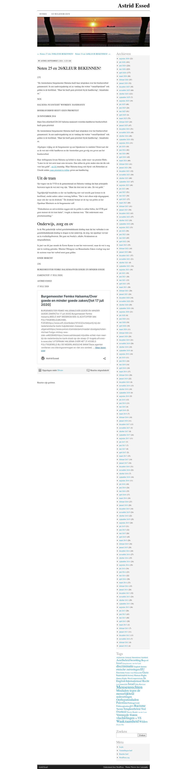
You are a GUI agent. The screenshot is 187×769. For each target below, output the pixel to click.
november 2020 (124, 301)
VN (136, 718)
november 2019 (124, 343)
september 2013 (124, 603)
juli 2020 (122, 315)
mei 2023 (122, 195)
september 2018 (124, 392)
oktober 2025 (123, 93)
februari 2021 (124, 290)
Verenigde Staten (126, 715)
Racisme (140, 705)
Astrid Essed (134, 5)
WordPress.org (124, 757)
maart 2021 (123, 287)
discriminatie (124, 666)
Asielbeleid (123, 660)
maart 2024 (123, 160)
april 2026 (122, 72)
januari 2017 (123, 463)
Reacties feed (123, 754)
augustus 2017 (124, 438)
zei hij (54, 166)
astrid (43, 61)
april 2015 (122, 537)
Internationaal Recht (137, 681)
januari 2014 (123, 589)
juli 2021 (122, 273)
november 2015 (124, 512)
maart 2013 (123, 624)
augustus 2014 (124, 565)
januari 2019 (123, 378)
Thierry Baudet (132, 712)
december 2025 (124, 86)
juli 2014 (122, 568)
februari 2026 (124, 79)
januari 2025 (123, 125)
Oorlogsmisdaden (127, 699)
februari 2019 (124, 375)
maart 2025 (123, 118)
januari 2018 (123, 421)
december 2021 (124, 255)
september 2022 (124, 224)
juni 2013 (122, 614)
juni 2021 (122, 276)
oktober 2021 (123, 262)
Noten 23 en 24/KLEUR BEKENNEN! (92, 53)
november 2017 (124, 428)
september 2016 (124, 477)
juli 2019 (122, 357)
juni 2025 (122, 108)
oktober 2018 (123, 389)
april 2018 (122, 410)
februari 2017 (124, 459)
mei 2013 (122, 617)
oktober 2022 (123, 220)
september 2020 (124, 308)
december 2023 (124, 171)
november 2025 (124, 90)
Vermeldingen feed (125, 750)
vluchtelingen (125, 718)
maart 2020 (123, 329)
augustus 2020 (124, 312)
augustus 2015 (124, 523)
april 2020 (122, 326)
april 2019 (122, 368)
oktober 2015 (123, 515)
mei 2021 (122, 280)
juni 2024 (122, 150)
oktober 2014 (123, 558)
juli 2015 (122, 526)
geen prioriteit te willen (59, 170)
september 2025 (124, 97)
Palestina (121, 703)
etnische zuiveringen (128, 669)
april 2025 (122, 115)
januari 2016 (123, 505)
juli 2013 (122, 610)
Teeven (119, 709)
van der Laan (142, 712)
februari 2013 (124, 628)
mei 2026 (122, 69)
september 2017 (124, 435)
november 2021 (124, 259)
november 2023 (124, 174)
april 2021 (122, 283)
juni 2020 (122, 319)
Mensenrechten (129, 687)
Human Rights (140, 675)
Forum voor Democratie (133, 672)
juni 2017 (122, 445)
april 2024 (122, 157)
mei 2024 (122, 153)
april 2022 (122, 241)
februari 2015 (124, 544)
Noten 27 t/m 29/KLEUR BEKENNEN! (55, 53)
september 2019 (124, 350)
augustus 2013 (124, 607)
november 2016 (124, 470)
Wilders (143, 721)
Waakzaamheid (127, 721)
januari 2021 (123, 294)
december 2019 (124, 340)
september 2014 (124, 561)
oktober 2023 (123, 178)
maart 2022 (123, 245)
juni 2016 (122, 487)
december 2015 (124, 508)
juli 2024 (122, 146)
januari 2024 (123, 167)
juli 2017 (122, 442)
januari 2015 (123, 547)
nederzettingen (124, 696)
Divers (60, 370)
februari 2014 (124, 586)
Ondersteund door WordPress (113, 767)
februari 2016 (124, 501)
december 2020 (124, 297)
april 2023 (122, 199)
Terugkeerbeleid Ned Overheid (131, 710)
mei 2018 (122, 406)
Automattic (144, 767)
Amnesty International (133, 657)
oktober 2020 (123, 304)
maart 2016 (123, 498)
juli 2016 (122, 484)
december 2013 (124, 593)
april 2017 (122, 452)
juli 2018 (122, 399)
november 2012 (124, 639)
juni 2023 (122, 192)
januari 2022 (123, 252)
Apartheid (144, 657)
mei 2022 (122, 238)
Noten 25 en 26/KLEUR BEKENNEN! (69, 68)
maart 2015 (123, 540)
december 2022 (124, 213)
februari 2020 (124, 333)
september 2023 (124, 181)
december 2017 (124, 424)
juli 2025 (122, 104)
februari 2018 (124, 417)
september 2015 (124, 519)
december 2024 (124, 129)
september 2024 (124, 139)
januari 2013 (123, 632)
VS (139, 718)
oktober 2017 (123, 431)
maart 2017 (123, 456)
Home (43, 14)
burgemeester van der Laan (132, 663)
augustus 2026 (124, 58)
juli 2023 (122, 188)
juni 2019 (122, 361)
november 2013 (124, 596)
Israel (131, 684)
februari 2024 (124, 164)
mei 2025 (122, 111)
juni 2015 (122, 530)
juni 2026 (122, 65)
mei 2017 (122, 449)
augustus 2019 (124, 354)
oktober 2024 (123, 136)
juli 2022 (122, 231)
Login (121, 747)
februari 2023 (124, 206)
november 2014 (124, 554)
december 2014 (124, 551)
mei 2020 (122, 322)
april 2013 (122, 621)
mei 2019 (122, 364)
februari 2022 (124, 248)
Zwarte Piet (120, 725)
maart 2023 (123, 202)
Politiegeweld (133, 702)
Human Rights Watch (124, 678)
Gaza (145, 672)
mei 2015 (122, 533)
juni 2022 (122, 234)
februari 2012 (124, 642)
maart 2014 (123, 582)
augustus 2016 (124, 480)
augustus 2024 (124, 143)
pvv (132, 706)
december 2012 (124, 635)
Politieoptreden (122, 706)
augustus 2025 (124, 100)
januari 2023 (123, 210)
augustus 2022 (124, 227)
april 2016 (122, 494)
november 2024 (124, 132)
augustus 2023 (124, 185)
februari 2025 (124, 122)
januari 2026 (123, 83)
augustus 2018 (124, 396)
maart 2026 (123, 76)
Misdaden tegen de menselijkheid (128, 692)
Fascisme (120, 672)
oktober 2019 (123, 347)
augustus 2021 (124, 269)
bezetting (135, 660)
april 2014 (122, 579)
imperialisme (138, 678)
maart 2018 (123, 413)
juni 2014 (122, 572)
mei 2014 (122, 575)
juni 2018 (122, 403)
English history (140, 666)
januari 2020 (123, 336)
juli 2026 (122, 62)
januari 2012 (123, 646)
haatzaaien (121, 675)
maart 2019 (123, 371)
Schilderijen (61, 14)
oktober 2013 (123, 600)
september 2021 (124, 266)
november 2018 (124, 385)
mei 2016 (122, 491)
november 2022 (124, 217)
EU (142, 669)
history (131, 675)
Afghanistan (120, 657)
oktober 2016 (123, 473)
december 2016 (124, 466)
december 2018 (124, 382)
